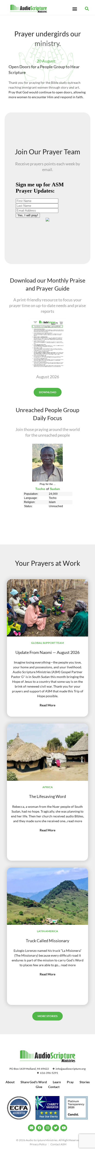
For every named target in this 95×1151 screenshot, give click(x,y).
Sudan (55, 489)
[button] (74, 8)
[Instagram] (47, 1127)
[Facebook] (39, 1127)
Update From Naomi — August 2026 (47, 652)
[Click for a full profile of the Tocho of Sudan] (47, 480)
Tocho (40, 489)
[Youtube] (63, 1127)
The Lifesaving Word (47, 796)
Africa (47, 787)
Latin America (47, 931)
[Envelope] (31, 1127)
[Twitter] (55, 1127)
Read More (47, 705)
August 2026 (47, 376)
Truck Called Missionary (47, 940)
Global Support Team (47, 643)
